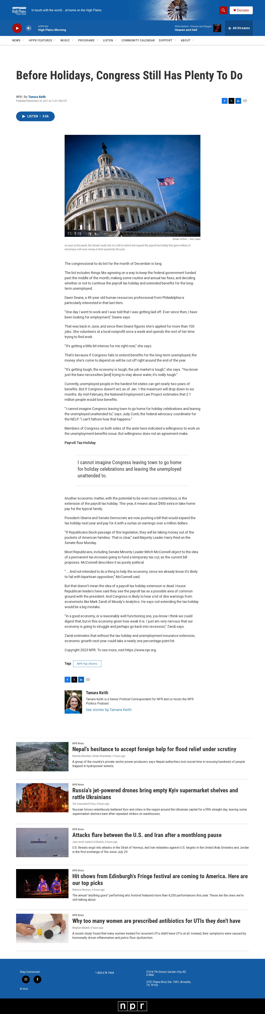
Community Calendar (138, 40)
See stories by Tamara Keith (109, 709)
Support (165, 40)
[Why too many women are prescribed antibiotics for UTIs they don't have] (42, 928)
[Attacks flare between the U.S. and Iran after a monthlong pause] (42, 842)
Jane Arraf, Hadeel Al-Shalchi (88, 841)
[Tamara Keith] (73, 702)
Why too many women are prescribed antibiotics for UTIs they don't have (156, 920)
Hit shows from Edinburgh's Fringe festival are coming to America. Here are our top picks (160, 879)
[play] (17, 28)
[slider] (35, 28)
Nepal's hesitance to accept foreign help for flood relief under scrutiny (154, 749)
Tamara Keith (37, 97)
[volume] (28, 28)
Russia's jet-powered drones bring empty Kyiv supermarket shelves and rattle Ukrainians (155, 793)
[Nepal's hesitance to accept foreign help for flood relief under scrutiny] (42, 756)
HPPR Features (40, 40)
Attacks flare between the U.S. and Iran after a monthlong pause (147, 835)
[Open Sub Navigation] (23, 40)
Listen (108, 40)
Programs (86, 40)
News (16, 40)
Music (65, 40)
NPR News (78, 743)
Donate (243, 10)
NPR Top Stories (87, 663)
